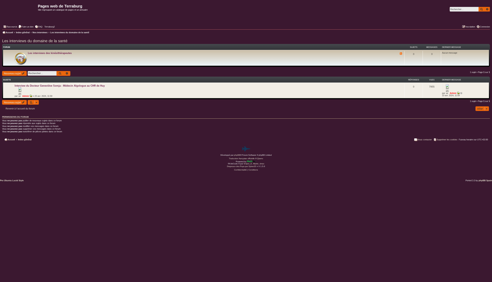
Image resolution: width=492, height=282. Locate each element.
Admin (25, 96)
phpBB (237, 155)
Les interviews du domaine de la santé (34, 41)
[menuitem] (25, 26)
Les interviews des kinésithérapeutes (50, 53)
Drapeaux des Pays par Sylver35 (241, 166)
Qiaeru (260, 158)
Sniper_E (248, 164)
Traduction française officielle (242, 158)
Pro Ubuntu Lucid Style (12, 180)
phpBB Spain (485, 180)
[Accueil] (19, 14)
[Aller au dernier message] (461, 93)
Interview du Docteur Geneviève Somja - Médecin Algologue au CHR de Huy (60, 85)
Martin (255, 164)
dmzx (262, 164)
